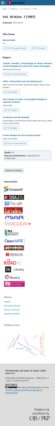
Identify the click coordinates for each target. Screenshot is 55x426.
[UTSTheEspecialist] (14, 272)
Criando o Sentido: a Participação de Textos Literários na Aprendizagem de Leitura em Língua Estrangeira (27, 64)
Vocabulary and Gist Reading (16, 117)
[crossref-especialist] (13, 191)
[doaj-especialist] (14, 199)
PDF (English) (39, 48)
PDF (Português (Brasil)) (16, 48)
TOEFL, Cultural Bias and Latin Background (22, 81)
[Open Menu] (2, 2)
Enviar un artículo (13, 170)
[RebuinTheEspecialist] (14, 257)
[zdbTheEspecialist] (14, 286)
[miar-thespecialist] (14, 219)
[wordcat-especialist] (13, 279)
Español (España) (11, 313)
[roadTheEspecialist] (13, 264)
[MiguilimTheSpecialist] (17, 226)
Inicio (5, 9)
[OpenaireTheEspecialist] (14, 243)
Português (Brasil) (12, 305)
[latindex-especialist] (13, 213)
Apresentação (9, 40)
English (7, 301)
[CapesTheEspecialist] (14, 249)
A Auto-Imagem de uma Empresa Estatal (21, 135)
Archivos (13, 9)
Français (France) (11, 309)
